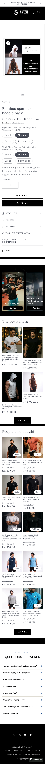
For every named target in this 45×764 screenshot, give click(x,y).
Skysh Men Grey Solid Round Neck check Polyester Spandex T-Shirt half (11, 537)
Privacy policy (34, 750)
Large (9, 142)
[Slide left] (17, 95)
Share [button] (7, 251)
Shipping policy (23, 759)
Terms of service (14, 754)
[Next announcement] (40, 3)
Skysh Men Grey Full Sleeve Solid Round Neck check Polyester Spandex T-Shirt (11, 614)
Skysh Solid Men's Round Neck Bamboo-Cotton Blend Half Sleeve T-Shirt (33, 362)
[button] (6, 12)
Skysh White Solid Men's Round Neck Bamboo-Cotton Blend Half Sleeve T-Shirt (11, 358)
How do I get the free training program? (22, 666)
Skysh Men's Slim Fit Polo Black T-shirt (11, 498)
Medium (22, 135)
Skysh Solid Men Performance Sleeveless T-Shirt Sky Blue (33, 576)
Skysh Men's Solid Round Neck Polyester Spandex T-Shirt (32, 462)
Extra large (24, 141)
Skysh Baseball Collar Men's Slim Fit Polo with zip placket (11, 462)
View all (22, 420)
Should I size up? (22, 686)
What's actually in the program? (22, 673)
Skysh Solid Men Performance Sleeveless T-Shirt (12, 576)
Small (9, 136)
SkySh (21, 747)
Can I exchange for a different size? (22, 706)
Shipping (5, 123)
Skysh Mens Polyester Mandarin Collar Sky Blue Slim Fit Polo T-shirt (32, 613)
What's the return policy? (22, 700)
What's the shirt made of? (22, 679)
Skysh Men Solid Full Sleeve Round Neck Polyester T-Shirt (30, 537)
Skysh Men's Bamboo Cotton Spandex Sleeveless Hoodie (12, 406)
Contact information (32, 754)
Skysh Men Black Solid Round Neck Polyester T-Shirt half (32, 499)
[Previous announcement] (4, 3)
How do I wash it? (22, 713)
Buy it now (22, 203)
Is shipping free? (22, 693)
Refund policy (20, 750)
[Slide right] (28, 95)
